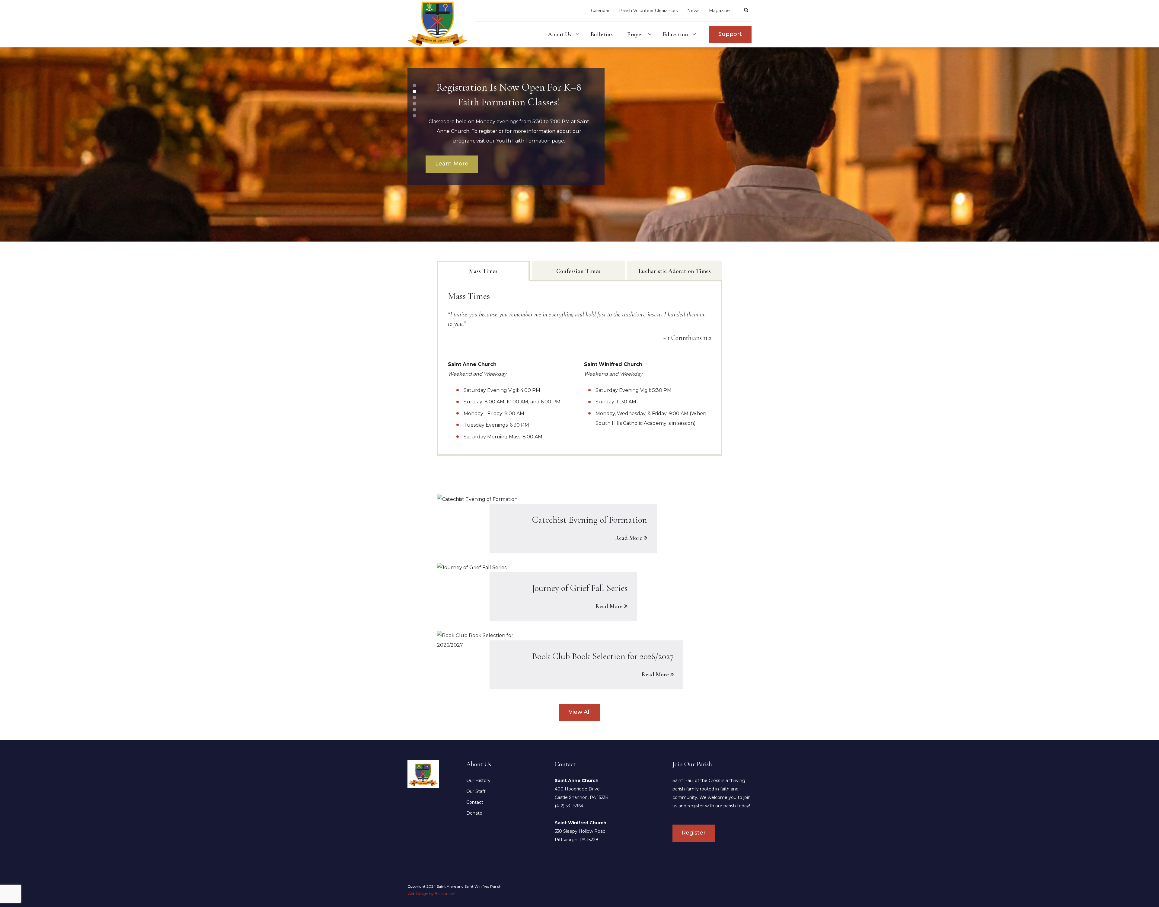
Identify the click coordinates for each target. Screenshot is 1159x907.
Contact (474, 802)
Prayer (635, 34)
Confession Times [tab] (578, 271)
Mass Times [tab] (483, 271)
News (693, 10)
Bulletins (602, 34)
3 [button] (414, 97)
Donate (474, 813)
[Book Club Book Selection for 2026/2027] (579, 660)
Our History (478, 780)
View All (580, 712)
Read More (628, 538)
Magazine (719, 10)
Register (694, 832)
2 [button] (414, 91)
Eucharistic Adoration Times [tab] (675, 271)
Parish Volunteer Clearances (648, 10)
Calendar (600, 10)
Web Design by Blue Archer (431, 893)
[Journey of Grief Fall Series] (579, 591)
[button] (577, 34)
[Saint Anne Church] (423, 773)
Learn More (451, 163)
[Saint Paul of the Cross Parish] (440, 23)
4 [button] (414, 103)
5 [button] (414, 109)
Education (675, 34)
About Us (559, 34)
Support (730, 34)
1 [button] (414, 85)
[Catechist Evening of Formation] (579, 523)
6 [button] (414, 115)
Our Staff (475, 791)
